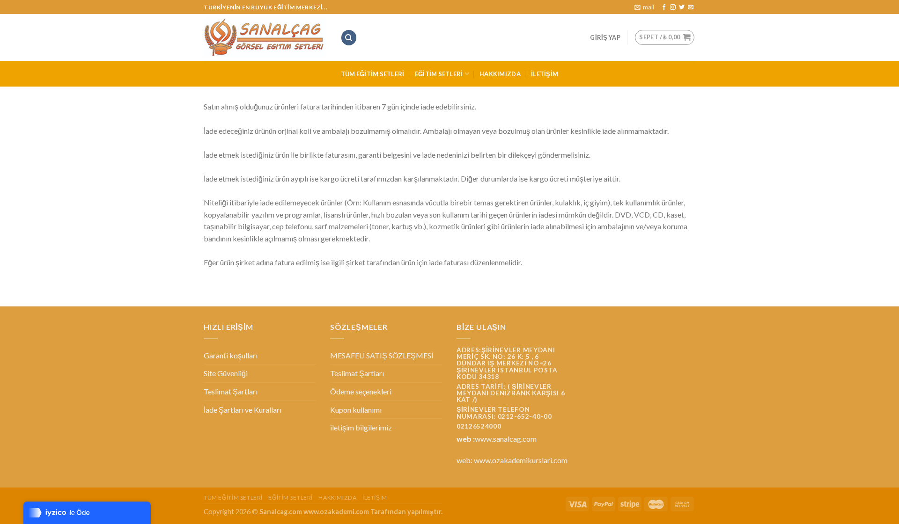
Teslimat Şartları (231, 391)
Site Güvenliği (226, 373)
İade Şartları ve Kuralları (242, 409)
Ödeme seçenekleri (360, 391)
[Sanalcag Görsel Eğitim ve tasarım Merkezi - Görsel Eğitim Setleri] (265, 38)
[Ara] (348, 37)
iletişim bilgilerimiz (361, 427)
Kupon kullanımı (356, 409)
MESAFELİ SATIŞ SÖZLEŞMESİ (381, 355)
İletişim (544, 74)
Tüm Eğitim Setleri (373, 74)
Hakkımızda (500, 74)
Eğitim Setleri (439, 74)
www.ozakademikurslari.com (520, 460)
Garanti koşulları (231, 355)
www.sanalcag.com (506, 438)
